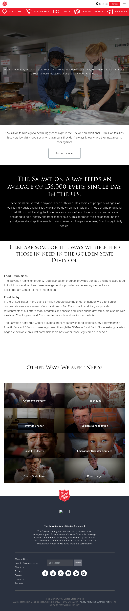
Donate (115, 4)
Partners (19, 583)
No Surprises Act (101, 602)
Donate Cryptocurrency (26, 563)
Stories (18, 571)
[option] (64, 70)
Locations (103, 4)
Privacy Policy (85, 602)
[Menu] (123, 3)
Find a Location (65, 153)
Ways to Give (21, 559)
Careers (18, 575)
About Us (19, 567)
